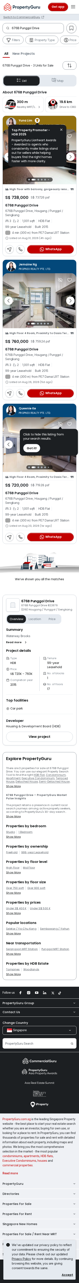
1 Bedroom (26, 832)
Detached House (27, 781)
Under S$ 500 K (40, 908)
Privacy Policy (21, 1259)
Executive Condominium (38, 778)
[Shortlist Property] (69, 136)
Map (60, 81)
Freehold (12, 852)
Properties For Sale (17, 1204)
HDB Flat (39, 775)
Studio (10, 832)
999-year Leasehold (35, 852)
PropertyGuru (13, 1184)
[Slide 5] (45, 179)
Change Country (15, 1023)
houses (42, 1160)
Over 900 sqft (36, 888)
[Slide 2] (34, 179)
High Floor (12, 867)
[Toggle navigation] (73, 7)
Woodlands (31, 969)
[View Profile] (39, 266)
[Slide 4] (42, 179)
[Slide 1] (29, 179)
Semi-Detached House (54, 781)
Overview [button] (16, 619)
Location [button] (35, 619)
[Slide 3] (38, 179)
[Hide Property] (60, 280)
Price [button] (52, 619)
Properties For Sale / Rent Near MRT (30, 1234)
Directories (11, 1194)
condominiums (12, 1156)
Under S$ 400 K (16, 908)
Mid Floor (29, 867)
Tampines (13, 969)
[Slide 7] (51, 179)
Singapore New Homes (20, 1224)
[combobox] (38, 28)
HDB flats (47, 1156)
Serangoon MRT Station (22, 949)
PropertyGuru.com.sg (17, 1119)
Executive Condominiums (19, 1160)
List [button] (24, 81)
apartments (31, 1156)
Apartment (13, 778)
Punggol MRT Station (55, 949)
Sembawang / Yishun (55, 928)
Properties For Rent (17, 1214)
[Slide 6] (48, 179)
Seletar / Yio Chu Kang (21, 928)
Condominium (56, 775)
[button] (6, 53)
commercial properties (18, 1165)
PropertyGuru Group (18, 1003)
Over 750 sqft (15, 888)
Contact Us (11, 1012)
